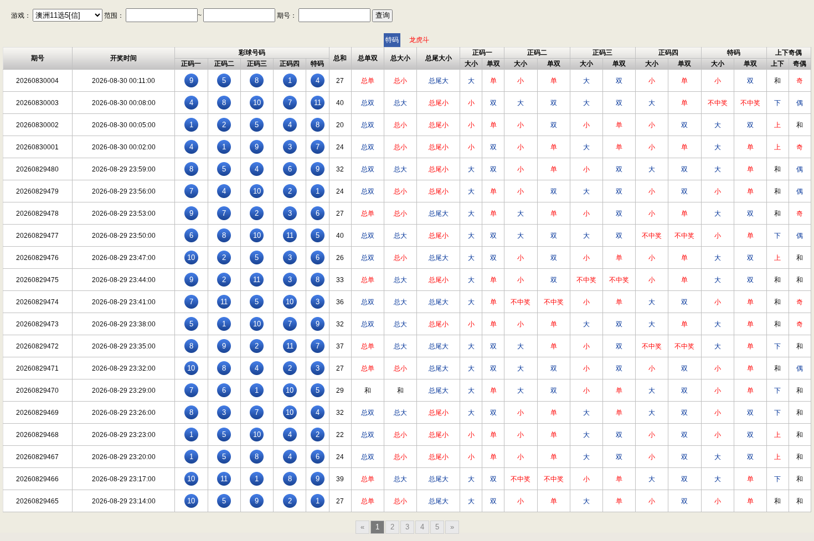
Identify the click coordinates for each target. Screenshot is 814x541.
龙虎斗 (419, 40)
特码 (392, 40)
